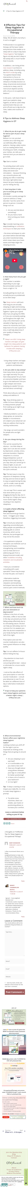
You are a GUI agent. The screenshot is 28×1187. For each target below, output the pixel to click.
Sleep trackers (11, 302)
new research (8, 68)
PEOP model (10, 72)
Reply (22, 881)
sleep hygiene (9, 54)
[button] (27, 1)
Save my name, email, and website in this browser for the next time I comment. (14, 984)
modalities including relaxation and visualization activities (13, 559)
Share (12, 823)
